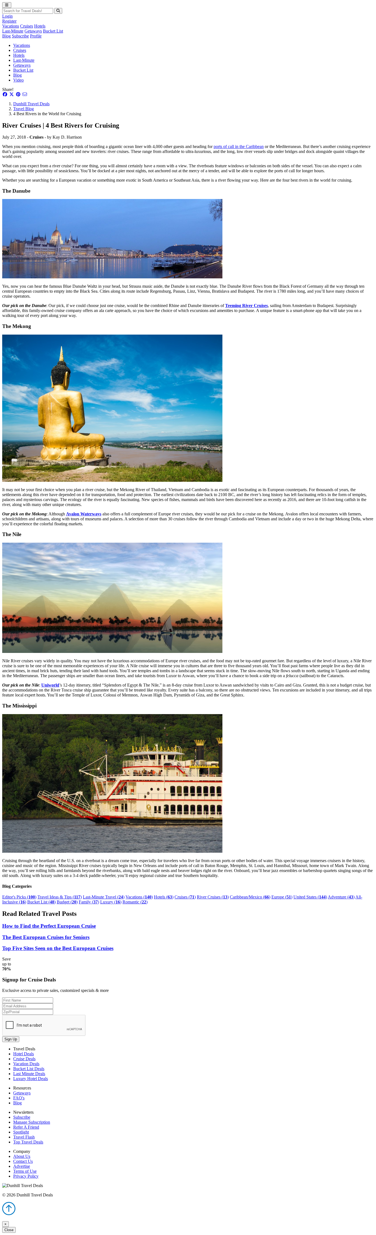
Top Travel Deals (28, 1142)
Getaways (33, 31)
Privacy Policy (26, 1176)
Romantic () (135, 902)
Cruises (26, 26)
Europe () (281, 897)
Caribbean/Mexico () (250, 897)
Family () (89, 902)
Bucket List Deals (28, 1068)
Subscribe (20, 36)
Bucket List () (41, 902)
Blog (6, 36)
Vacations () (139, 897)
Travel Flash (24, 1137)
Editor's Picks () (19, 897)
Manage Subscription (31, 1122)
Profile (36, 36)
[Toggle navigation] (6, 5)
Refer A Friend (26, 1127)
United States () (310, 897)
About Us (21, 1156)
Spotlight (21, 1132)
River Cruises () (213, 897)
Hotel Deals (23, 1053)
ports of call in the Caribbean (239, 146)
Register (9, 21)
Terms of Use (25, 1171)
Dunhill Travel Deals (31, 103)
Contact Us (23, 1161)
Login (7, 16)
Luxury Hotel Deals (30, 1078)
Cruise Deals (24, 1058)
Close (8, 1230)
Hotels (39, 26)
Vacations (10, 26)
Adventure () (341, 897)
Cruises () (185, 897)
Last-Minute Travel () (103, 897)
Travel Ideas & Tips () (59, 897)
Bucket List (53, 31)
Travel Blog (23, 108)
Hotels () (163, 897)
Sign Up (10, 1039)
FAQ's (18, 1098)
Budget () (67, 902)
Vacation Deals (26, 1063)
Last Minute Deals (29, 1073)
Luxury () (110, 902)
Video (18, 80)
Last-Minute (12, 31)
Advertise (21, 1166)
